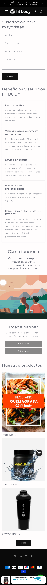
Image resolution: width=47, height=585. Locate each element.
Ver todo (23, 543)
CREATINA (8, 484)
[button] (35, 11)
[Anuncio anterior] (5, 3)
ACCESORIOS (9, 534)
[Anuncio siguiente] (42, 3)
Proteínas (7, 435)
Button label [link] (23, 343)
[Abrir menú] (6, 11)
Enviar (10, 76)
